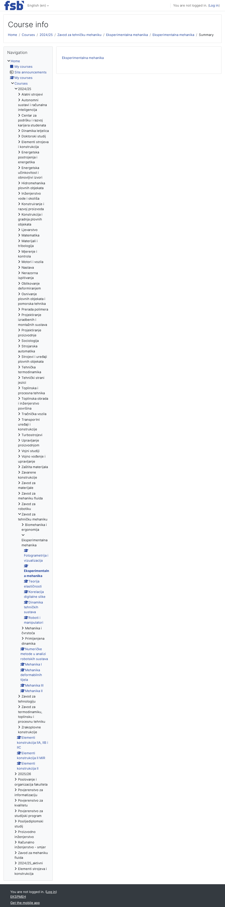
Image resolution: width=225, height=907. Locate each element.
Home (12, 35)
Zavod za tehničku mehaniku (79, 35)
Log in (214, 5)
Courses (28, 35)
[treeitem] (28, 467)
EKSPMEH (18, 897)
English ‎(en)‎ (36, 5)
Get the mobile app (25, 903)
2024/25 (46, 35)
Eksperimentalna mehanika (127, 35)
